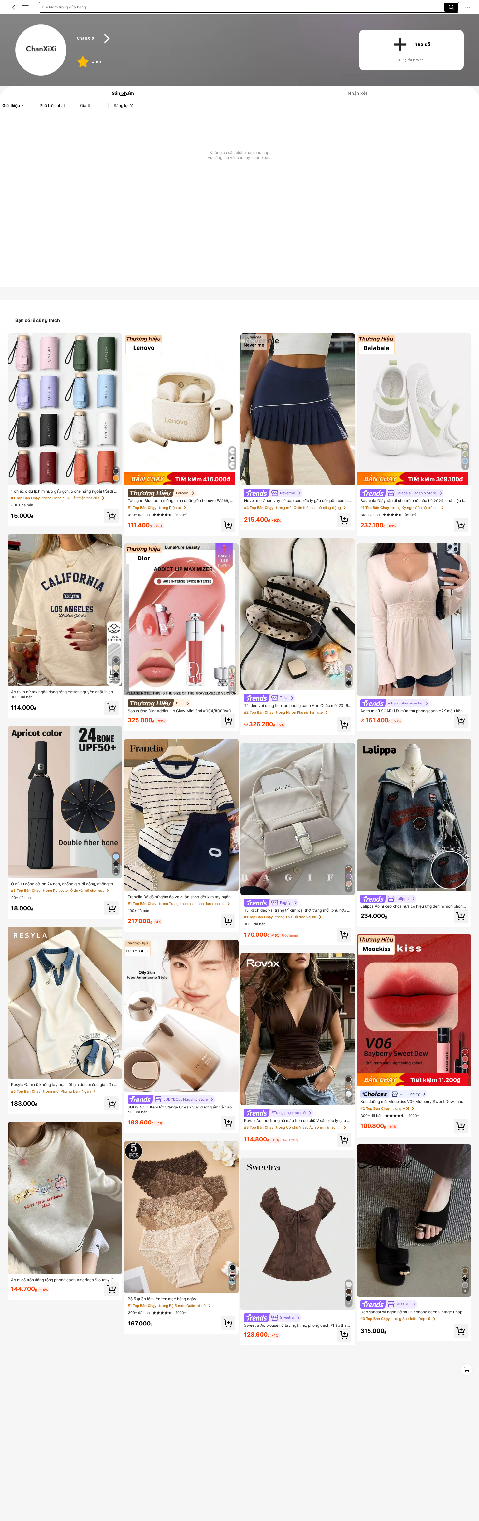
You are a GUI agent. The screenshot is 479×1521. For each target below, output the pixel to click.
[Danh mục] (25, 7)
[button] (14, 7)
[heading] (210, 38)
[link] (41, 50)
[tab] (120, 93)
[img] (181, 478)
